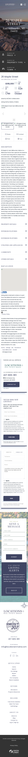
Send (11, 498)
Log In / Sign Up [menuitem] (14, 722)
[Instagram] (14, 656)
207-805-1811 (10, 375)
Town (10, 69)
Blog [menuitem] (14, 718)
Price (10, 55)
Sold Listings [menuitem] (14, 706)
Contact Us (11, 384)
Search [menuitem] (14, 669)
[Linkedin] (17, 656)
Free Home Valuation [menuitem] (14, 702)
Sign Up (14, 590)
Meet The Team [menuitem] (14, 704)
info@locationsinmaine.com (14, 647)
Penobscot (18, 347)
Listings (8, 347)
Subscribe (11, 437)
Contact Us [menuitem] (14, 720)
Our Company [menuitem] (14, 678)
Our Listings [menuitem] (14, 671)
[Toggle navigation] (24, 4)
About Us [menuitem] (14, 716)
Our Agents (6, 388)
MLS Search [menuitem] (14, 690)
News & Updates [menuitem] (14, 680)
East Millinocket (7, 350)
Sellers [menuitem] (14, 676)
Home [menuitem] (14, 667)
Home (3, 347)
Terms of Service (14, 505)
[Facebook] (10, 656)
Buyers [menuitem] (14, 673)
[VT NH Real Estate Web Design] (14, 752)
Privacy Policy (6, 314)
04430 (15, 350)
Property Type (15, 62)
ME (12, 347)
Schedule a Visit (19, 452)
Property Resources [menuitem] (14, 692)
